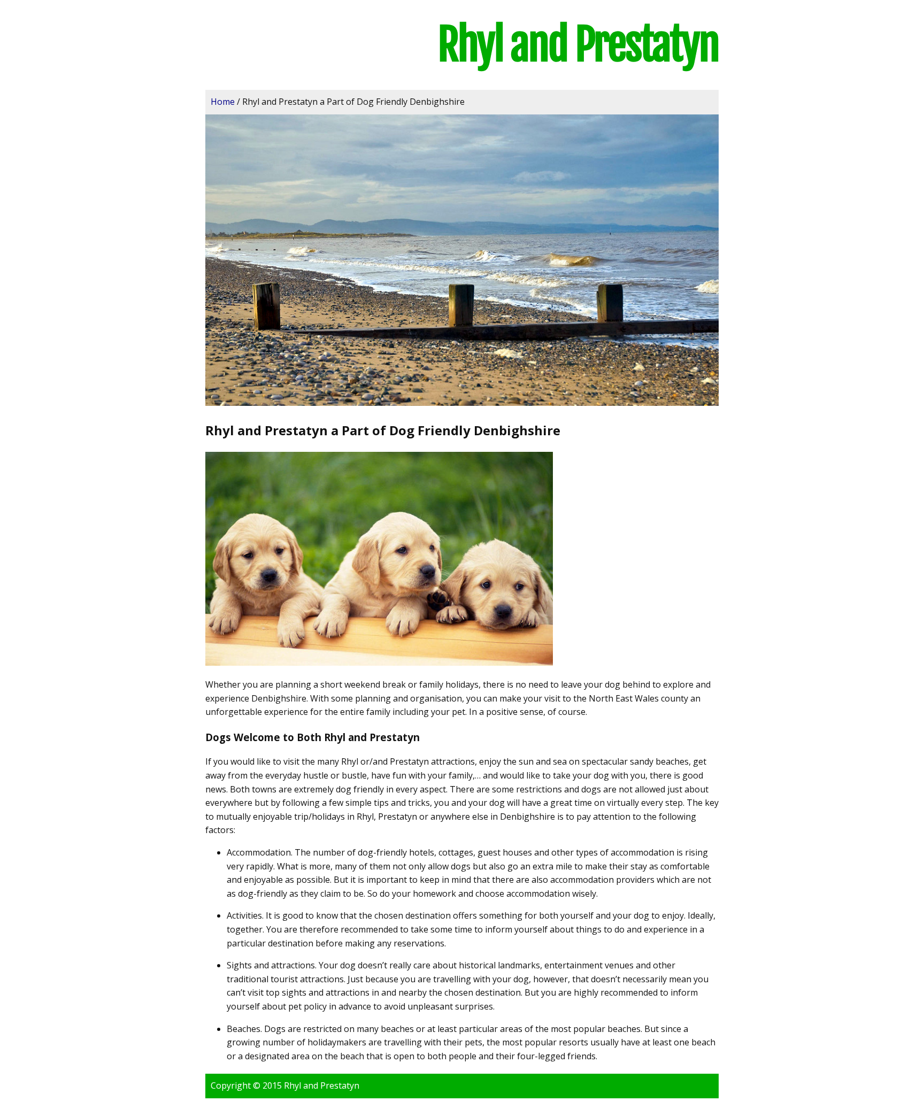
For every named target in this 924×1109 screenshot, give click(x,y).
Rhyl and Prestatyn (578, 45)
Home (223, 101)
